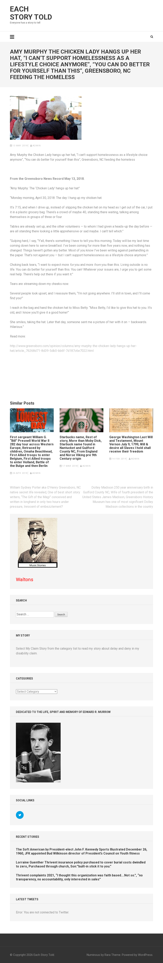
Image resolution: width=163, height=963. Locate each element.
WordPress (145, 955)
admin (37, 145)
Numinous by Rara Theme (103, 955)
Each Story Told (31, 13)
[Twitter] (20, 815)
